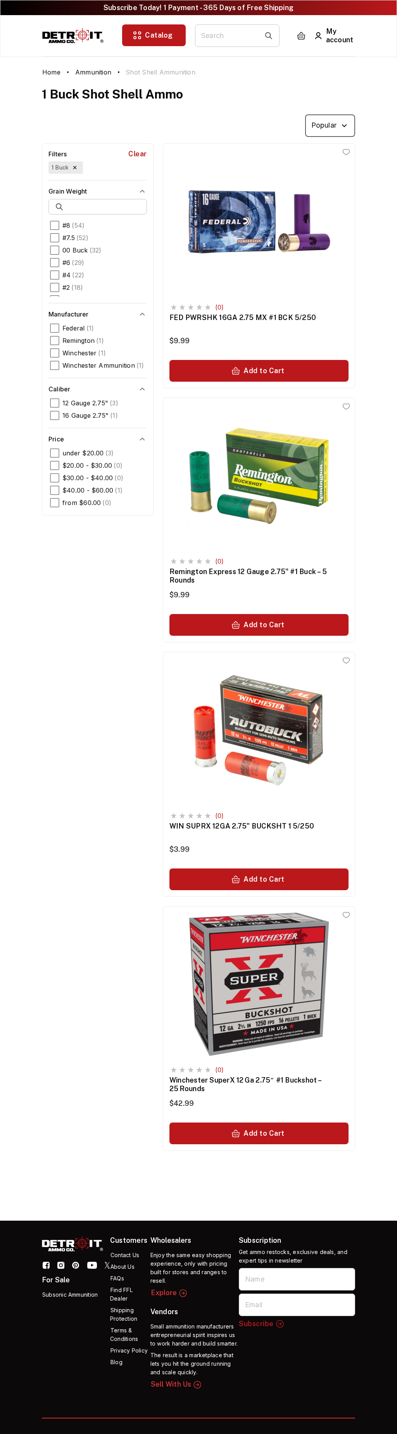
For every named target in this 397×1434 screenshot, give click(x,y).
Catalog (159, 35)
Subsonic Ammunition (70, 1294)
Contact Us (124, 1255)
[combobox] (330, 125)
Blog (116, 1362)
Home (51, 72)
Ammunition (93, 72)
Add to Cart (264, 371)
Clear (137, 154)
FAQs (117, 1278)
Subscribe (256, 1324)
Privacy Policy (129, 1350)
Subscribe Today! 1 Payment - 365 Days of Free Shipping (198, 7)
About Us (122, 1266)
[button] (65, 167)
